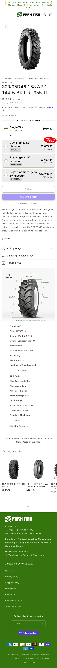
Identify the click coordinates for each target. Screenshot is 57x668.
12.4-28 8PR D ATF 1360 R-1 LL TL (13, 485)
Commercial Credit (13, 600)
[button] (5, 15)
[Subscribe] (42, 624)
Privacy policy (46, 654)
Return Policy (11, 571)
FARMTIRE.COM (18, 654)
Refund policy (16, 658)
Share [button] (7, 239)
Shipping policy (28, 658)
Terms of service (43, 658)
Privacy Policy (11, 577)
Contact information (30, 662)
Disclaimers (10, 589)
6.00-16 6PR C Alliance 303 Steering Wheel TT (37, 485)
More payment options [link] (28, 203)
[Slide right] (34, 506)
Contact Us (10, 595)
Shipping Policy (12, 583)
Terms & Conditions (14, 606)
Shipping (5, 103)
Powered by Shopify (31, 654)
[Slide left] (23, 506)
